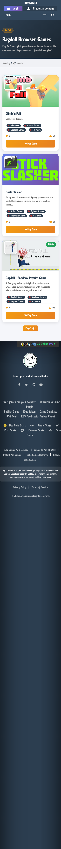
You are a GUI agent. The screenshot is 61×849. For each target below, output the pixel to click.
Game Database (48, 412)
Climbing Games (18, 129)
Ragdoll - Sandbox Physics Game (26, 278)
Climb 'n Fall (13, 113)
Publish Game (12, 412)
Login (14, 8)
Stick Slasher (14, 192)
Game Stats (43, 425)
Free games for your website (20, 402)
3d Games (15, 125)
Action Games (17, 211)
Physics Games (17, 301)
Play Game (32, 143)
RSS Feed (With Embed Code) (38, 416)
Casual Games (33, 125)
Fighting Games (37, 211)
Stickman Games (18, 215)
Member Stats (35, 430)
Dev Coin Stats (16, 425)
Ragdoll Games (17, 297)
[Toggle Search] (52, 15)
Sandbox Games (39, 297)
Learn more (46, 477)
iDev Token (29, 412)
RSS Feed (12, 416)
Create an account (42, 8)
